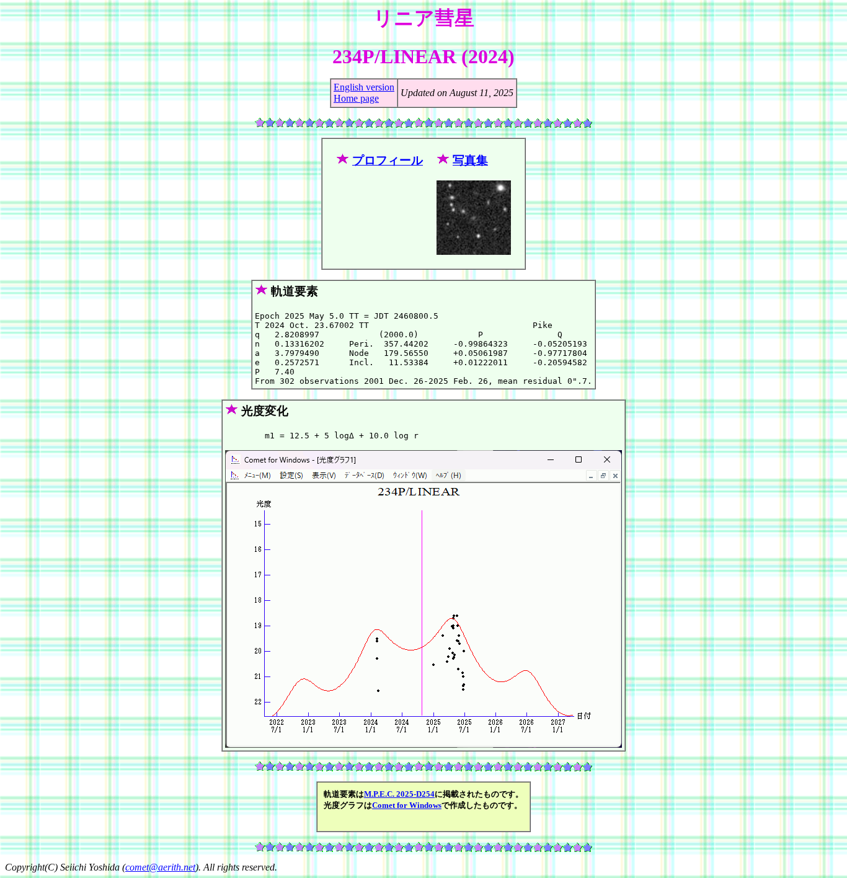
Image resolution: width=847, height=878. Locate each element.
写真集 (470, 160)
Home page (356, 98)
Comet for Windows (406, 805)
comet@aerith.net (160, 867)
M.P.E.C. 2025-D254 (399, 794)
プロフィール (387, 160)
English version (364, 87)
